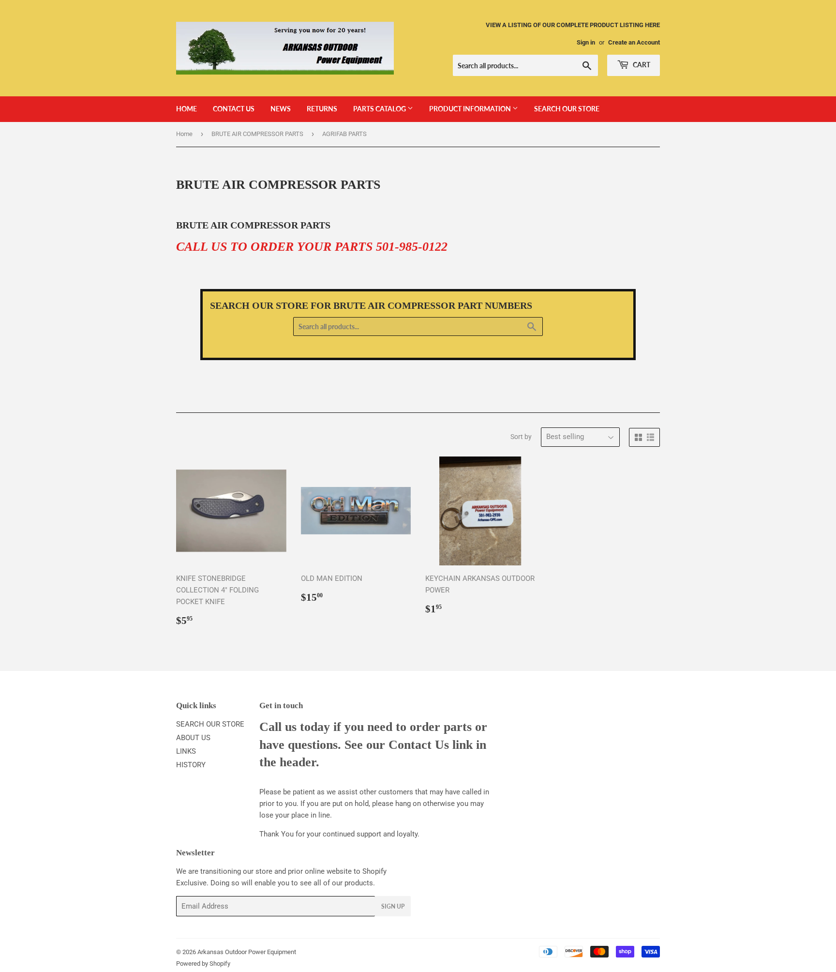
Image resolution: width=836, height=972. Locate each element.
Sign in (586, 42)
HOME (186, 109)
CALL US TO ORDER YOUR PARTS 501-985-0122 (312, 247)
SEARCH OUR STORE (566, 109)
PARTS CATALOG (380, 109)
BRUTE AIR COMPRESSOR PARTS (257, 133)
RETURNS (322, 109)
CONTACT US (233, 109)
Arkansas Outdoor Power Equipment (246, 952)
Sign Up (392, 906)
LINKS (186, 751)
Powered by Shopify (203, 963)
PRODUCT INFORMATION (470, 109)
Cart (640, 65)
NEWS (280, 109)
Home (184, 133)
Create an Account (634, 42)
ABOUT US (193, 737)
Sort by (521, 436)
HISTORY (191, 764)
